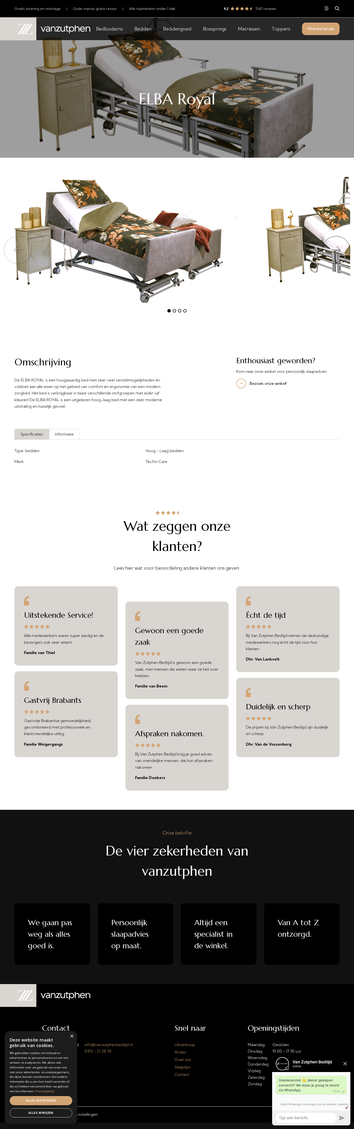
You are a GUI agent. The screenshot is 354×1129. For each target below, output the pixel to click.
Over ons (183, 1059)
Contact (182, 1074)
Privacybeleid (44, 1091)
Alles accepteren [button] (41, 1100)
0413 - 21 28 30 (98, 1051)
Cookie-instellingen (80, 1114)
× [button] (71, 1036)
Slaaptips (182, 1067)
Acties (180, 1052)
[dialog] (41, 1077)
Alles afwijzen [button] (40, 1113)
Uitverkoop (185, 1044)
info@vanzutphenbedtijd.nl (109, 1044)
